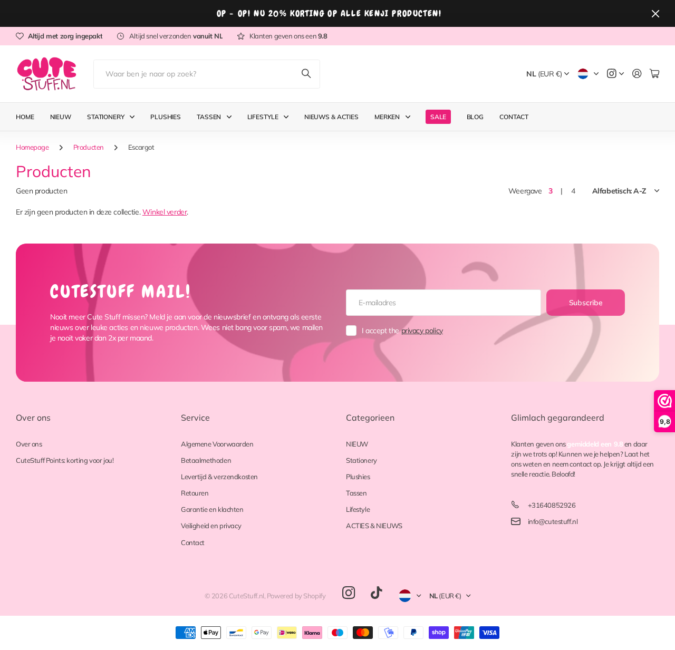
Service (195, 417)
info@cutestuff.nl (553, 521)
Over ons (33, 417)
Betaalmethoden (206, 460)
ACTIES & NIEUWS (374, 525)
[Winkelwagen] (654, 74)
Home (25, 117)
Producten (88, 147)
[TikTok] (376, 593)
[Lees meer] (615, 74)
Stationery (105, 117)
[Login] (637, 74)
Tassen (209, 117)
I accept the (402, 330)
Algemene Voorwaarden (217, 444)
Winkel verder (164, 212)
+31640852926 (552, 505)
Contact (513, 117)
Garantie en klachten (212, 509)
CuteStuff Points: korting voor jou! (64, 460)
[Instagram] (348, 593)
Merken (387, 117)
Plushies (165, 117)
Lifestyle (262, 117)
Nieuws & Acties (331, 117)
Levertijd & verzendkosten (219, 476)
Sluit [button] (655, 13)
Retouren (195, 493)
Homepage (32, 147)
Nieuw (60, 117)
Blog (475, 117)
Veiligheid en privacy (211, 525)
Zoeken (307, 74)
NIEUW (357, 444)
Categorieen (370, 417)
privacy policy (422, 330)
